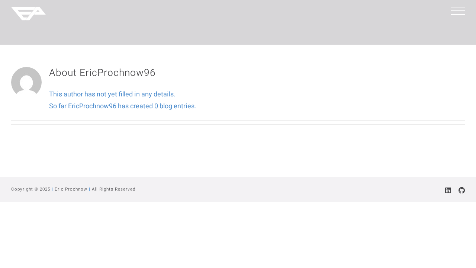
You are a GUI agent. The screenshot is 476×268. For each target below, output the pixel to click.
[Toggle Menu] (458, 11)
